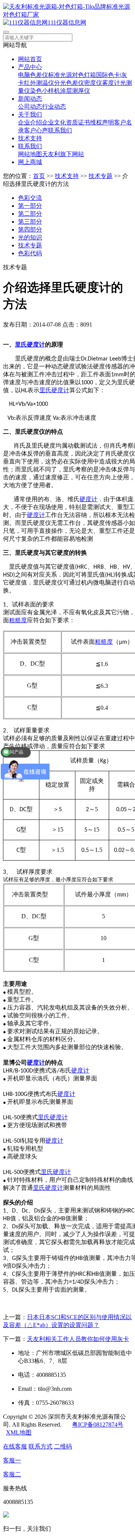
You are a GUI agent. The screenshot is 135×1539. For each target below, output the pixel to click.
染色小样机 (45, 90)
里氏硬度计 (54, 390)
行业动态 (54, 106)
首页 (39, 176)
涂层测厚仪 (75, 90)
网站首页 (30, 59)
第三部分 (30, 221)
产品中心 (30, 67)
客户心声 (36, 130)
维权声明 (102, 122)
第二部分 (30, 213)
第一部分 (30, 206)
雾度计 (111, 83)
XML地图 (19, 1432)
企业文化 (54, 122)
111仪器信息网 (67, 22)
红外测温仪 (39, 83)
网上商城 (30, 162)
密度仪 (93, 83)
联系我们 (60, 130)
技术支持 (30, 138)
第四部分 (30, 229)
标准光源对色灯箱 (72, 75)
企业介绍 (30, 122)
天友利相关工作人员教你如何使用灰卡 (78, 1339)
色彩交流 (30, 198)
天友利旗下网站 (63, 154)
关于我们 (30, 114)
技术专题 (100, 176)
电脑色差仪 (33, 75)
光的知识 (30, 237)
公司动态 (30, 106)
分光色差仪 (69, 83)
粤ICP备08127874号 (97, 1424)
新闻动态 (30, 98)
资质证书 (78, 122)
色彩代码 (30, 253)
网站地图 (30, 154)
